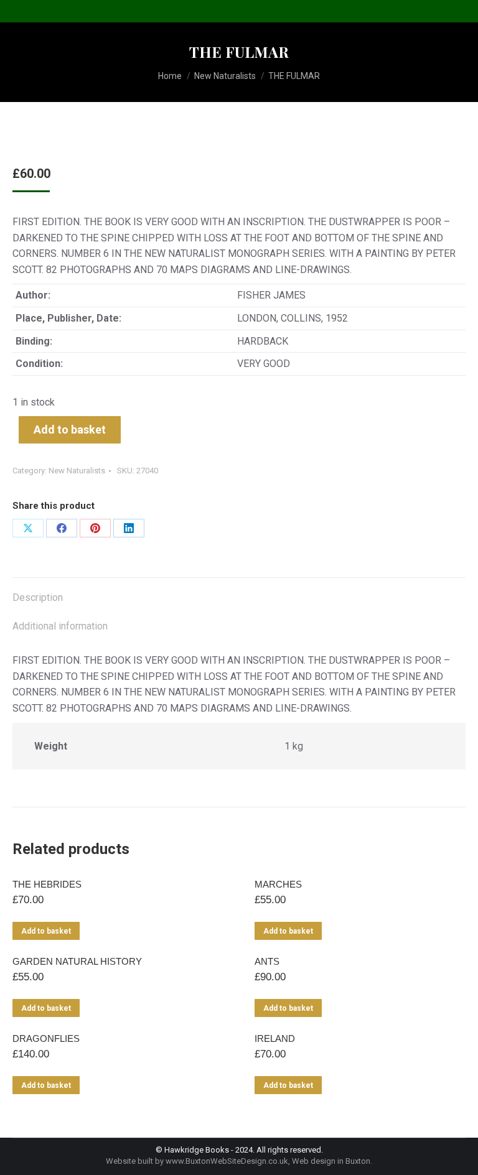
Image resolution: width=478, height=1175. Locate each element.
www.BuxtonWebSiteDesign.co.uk (227, 1161)
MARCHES (278, 884)
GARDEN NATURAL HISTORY (77, 961)
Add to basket (70, 429)
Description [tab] (37, 597)
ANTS (267, 961)
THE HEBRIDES (47, 884)
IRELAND (275, 1038)
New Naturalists (77, 470)
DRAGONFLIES (46, 1038)
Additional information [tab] (60, 626)
